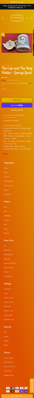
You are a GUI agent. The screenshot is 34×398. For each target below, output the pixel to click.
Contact (6, 177)
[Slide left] (13, 62)
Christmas (7, 289)
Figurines (7, 259)
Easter (6, 293)
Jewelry (6, 220)
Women (6, 233)
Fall (5, 332)
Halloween (7, 306)
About (6, 172)
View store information (11, 120)
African (6, 190)
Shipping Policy (9, 375)
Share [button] (6, 154)
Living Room (8, 276)
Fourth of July (8, 302)
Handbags (7, 215)
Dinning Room (8, 254)
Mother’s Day (8, 311)
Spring (6, 336)
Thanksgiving (8, 315)
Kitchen (6, 272)
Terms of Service (9, 366)
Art (5, 246)
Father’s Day (8, 297)
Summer (6, 341)
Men (5, 224)
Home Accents (9, 267)
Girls (5, 211)
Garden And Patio (10, 263)
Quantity (4, 89)
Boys (5, 207)
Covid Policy (8, 371)
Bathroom (7, 250)
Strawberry (7, 194)
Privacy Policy (8, 358)
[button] (2, 18)
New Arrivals (8, 185)
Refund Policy (8, 362)
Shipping (4, 80)
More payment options (17, 110)
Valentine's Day (9, 319)
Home (6, 168)
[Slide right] (21, 62)
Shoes (6, 229)
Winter (6, 345)
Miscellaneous (8, 181)
